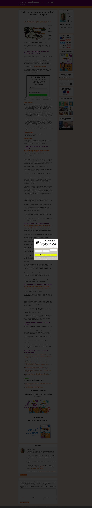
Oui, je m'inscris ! (46, 255)
